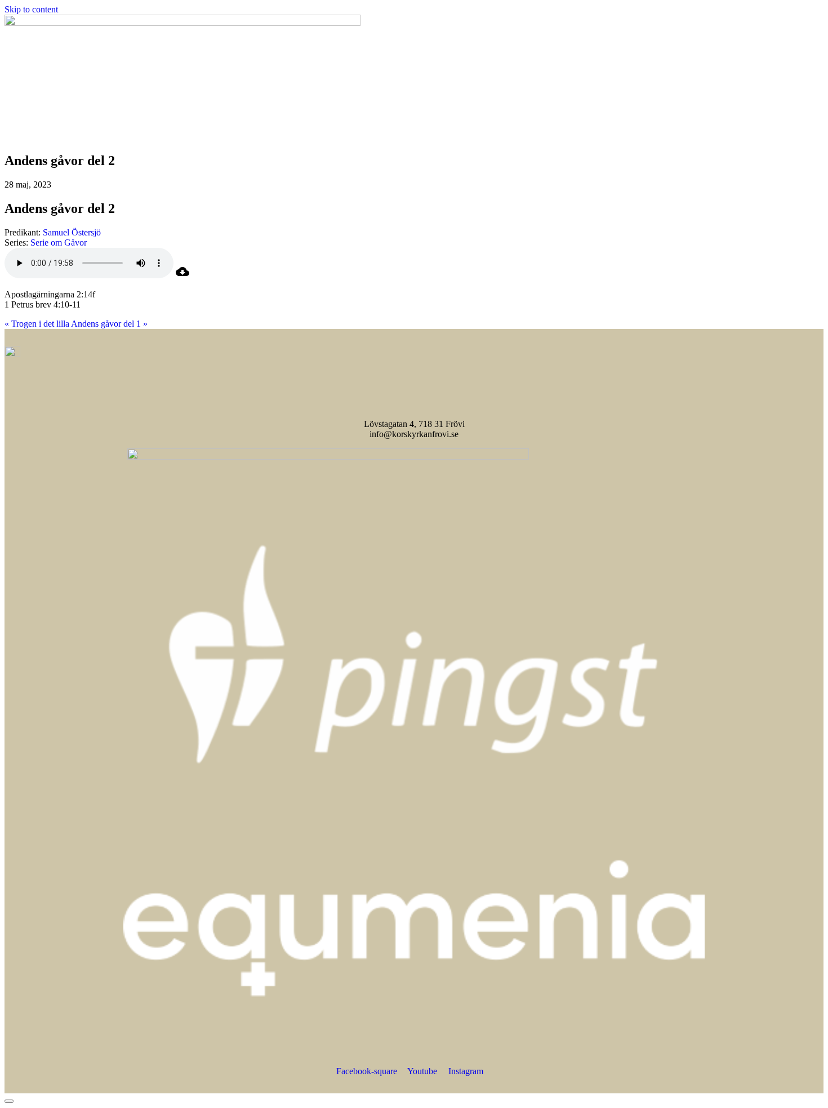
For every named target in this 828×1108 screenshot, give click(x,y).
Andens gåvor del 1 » (109, 323)
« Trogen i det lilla (37, 323)
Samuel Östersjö (72, 232)
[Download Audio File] (182, 275)
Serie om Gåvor (58, 242)
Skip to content (31, 9)
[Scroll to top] (9, 1101)
